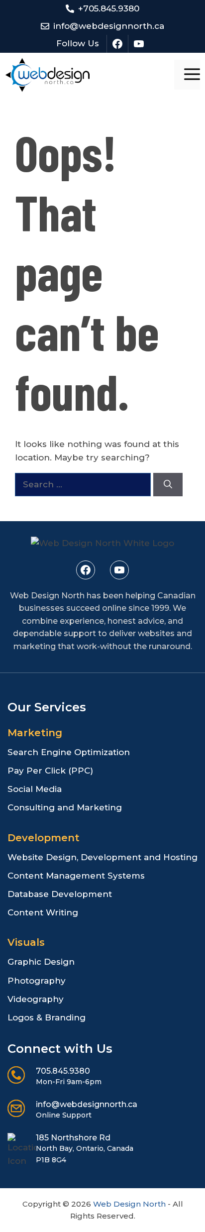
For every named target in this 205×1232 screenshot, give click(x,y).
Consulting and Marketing (64, 807)
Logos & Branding (46, 1017)
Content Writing (42, 912)
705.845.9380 (63, 1071)
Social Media (34, 789)
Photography (36, 981)
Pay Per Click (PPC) (50, 771)
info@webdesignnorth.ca (108, 26)
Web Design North (129, 1204)
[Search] (168, 485)
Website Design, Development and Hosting (102, 857)
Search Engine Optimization (68, 752)
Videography (35, 999)
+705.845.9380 (108, 8)
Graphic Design (41, 962)
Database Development (59, 894)
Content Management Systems (76, 876)
